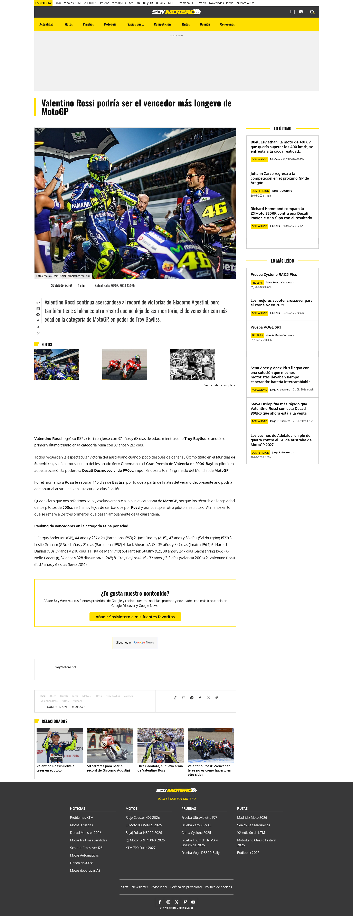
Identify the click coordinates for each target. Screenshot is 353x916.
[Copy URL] (38, 333)
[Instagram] (168, 902)
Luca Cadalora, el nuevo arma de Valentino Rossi (160, 768)
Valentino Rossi (48, 438)
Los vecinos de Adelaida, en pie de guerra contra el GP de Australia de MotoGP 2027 (281, 440)
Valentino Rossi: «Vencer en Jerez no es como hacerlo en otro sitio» (209, 770)
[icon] (292, 12)
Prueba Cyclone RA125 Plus (274, 274)
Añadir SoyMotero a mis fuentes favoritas (135, 616)
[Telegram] (38, 314)
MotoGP (87, 696)
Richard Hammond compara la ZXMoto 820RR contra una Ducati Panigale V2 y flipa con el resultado (281, 213)
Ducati (64, 696)
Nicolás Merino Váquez (279, 335)
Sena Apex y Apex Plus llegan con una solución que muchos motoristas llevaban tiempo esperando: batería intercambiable (281, 375)
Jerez (75, 696)
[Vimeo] (185, 902)
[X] (38, 326)
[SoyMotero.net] (44, 285)
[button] (312, 12)
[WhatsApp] (38, 302)
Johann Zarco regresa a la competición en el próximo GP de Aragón (280, 178)
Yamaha (78, 701)
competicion (57, 706)
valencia (129, 696)
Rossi (99, 696)
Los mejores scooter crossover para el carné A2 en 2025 (282, 302)
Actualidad (259, 159)
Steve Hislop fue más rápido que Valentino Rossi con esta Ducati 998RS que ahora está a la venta (279, 408)
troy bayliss (113, 696)
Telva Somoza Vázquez (279, 282)
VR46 (65, 701)
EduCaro (275, 159)
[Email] (38, 308)
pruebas (257, 282)
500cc (52, 696)
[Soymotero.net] (176, 11)
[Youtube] (193, 902)
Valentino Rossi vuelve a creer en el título (55, 768)
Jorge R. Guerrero (282, 190)
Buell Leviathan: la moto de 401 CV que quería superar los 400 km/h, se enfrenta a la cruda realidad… (282, 146)
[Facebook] (38, 320)
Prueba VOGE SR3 (266, 327)
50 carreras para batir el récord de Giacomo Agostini (108, 768)
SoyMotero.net (61, 285)
